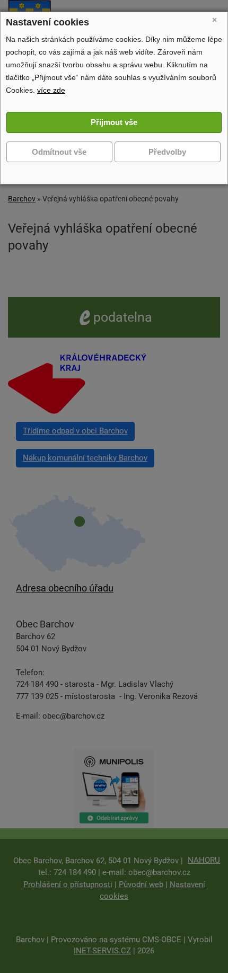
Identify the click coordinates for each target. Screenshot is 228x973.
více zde (51, 90)
